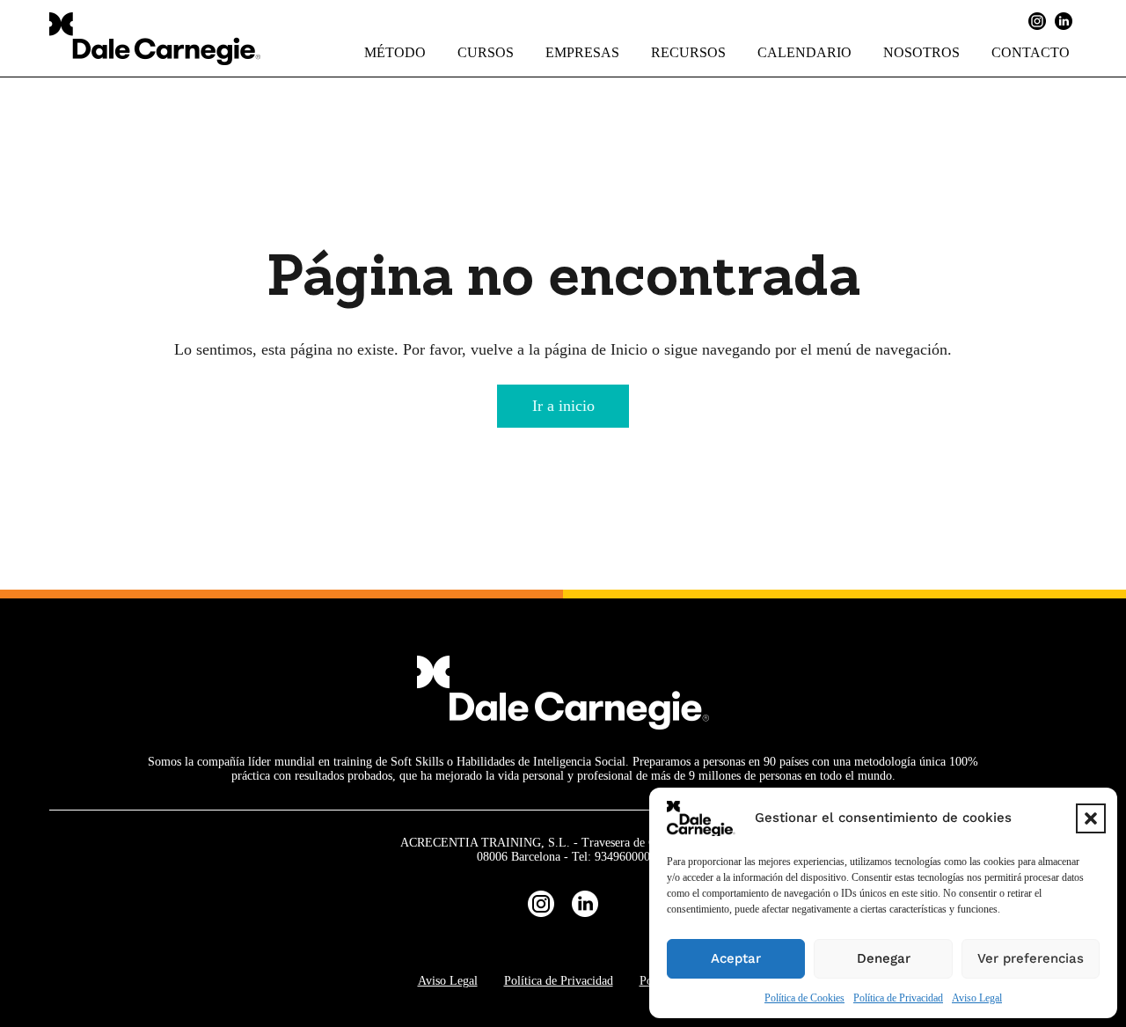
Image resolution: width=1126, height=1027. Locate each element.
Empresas (582, 52)
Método (395, 52)
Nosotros (921, 52)
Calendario (804, 52)
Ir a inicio (563, 405)
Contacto (1030, 52)
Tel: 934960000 (611, 856)
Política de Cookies (804, 998)
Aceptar (736, 958)
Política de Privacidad (898, 998)
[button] (1091, 818)
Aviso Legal (977, 998)
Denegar (883, 958)
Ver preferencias (1030, 958)
